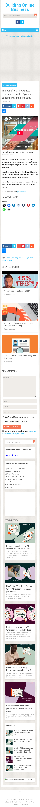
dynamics (29, 258)
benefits (8, 258)
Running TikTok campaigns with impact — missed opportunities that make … (23, 750)
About (7, 802)
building (15, 258)
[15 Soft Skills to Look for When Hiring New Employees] (20, 344)
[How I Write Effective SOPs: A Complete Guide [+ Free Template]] (20, 312)
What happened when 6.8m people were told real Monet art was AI (19, 708)
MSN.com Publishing (12, 474)
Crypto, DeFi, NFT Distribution (15, 469)
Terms (21, 802)
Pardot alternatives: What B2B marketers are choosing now (23, 767)
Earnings (15, 804)
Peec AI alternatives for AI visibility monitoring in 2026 (23, 733)
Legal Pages (24, 804)
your (10, 260)
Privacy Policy (30, 802)
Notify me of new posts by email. (16, 421)
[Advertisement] (20, 58)
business (22, 258)
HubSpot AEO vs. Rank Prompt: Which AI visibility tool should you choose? (19, 589)
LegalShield (12, 455)
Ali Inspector (9, 487)
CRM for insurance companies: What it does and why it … (23, 759)
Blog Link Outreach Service (14, 479)
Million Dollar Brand (11, 482)
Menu (4, 30)
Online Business (10, 85)
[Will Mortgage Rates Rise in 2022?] (20, 279)
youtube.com (21, 192)
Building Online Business (20, 7)
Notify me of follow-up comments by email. (20, 417)
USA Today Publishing (12, 471)
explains (5, 260)
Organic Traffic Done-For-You (14, 477)
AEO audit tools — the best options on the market (23, 740)
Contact (14, 802)
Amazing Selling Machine (13, 484)
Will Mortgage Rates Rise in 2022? (17, 291)
